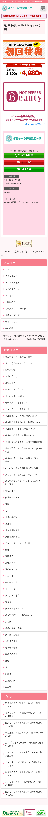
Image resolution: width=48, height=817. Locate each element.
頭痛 (7, 550)
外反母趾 (9, 576)
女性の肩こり (11, 376)
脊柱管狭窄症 (11, 582)
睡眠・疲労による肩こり (16, 402)
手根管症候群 (11, 654)
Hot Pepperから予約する (34, 124)
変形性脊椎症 (11, 648)
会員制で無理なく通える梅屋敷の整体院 (23, 442)
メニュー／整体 (12, 282)
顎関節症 (9, 556)
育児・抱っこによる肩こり (17, 409)
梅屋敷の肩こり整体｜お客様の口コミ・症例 (23, 460)
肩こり (8, 667)
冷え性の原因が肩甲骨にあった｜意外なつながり (23, 705)
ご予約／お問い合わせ (15, 309)
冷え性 (8, 523)
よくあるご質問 (12, 289)
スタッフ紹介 (11, 276)
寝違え (8, 602)
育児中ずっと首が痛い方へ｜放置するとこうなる (23, 764)
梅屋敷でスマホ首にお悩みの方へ (20, 429)
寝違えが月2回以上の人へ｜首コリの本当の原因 (24, 734)
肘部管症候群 (11, 641)
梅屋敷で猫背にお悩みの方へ (18, 615)
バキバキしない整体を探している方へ (22, 468)
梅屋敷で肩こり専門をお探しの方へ (21, 416)
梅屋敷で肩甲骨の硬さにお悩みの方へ (22, 422)
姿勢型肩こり (11, 383)
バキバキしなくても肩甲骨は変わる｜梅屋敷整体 (23, 754)
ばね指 (8, 687)
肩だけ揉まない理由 (14, 396)
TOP (7, 269)
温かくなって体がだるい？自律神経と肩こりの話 (23, 724)
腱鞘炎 (8, 674)
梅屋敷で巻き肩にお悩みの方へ (19, 435)
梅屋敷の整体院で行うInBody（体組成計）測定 (22, 483)
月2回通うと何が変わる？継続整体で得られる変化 (24, 744)
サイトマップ (11, 322)
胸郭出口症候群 (12, 635)
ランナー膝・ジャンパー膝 (17, 543)
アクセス (9, 296)
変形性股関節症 (12, 537)
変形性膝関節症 (12, 530)
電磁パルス (10, 491)
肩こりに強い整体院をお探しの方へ (21, 475)
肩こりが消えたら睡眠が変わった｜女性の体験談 (23, 714)
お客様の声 (10, 302)
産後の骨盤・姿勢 (13, 628)
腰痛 (7, 661)
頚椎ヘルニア (11, 569)
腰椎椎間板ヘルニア (14, 608)
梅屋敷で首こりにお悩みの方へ (19, 357)
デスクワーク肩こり (14, 389)
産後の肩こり (11, 563)
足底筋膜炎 (10, 680)
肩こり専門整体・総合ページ (18, 363)
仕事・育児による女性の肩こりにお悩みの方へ (23, 450)
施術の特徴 (10, 370)
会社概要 (9, 328)
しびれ (8, 510)
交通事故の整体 (12, 497)
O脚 (7, 504)
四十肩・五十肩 (12, 595)
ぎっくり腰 (10, 589)
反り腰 (8, 622)
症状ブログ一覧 (12, 315)
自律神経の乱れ (12, 517)
